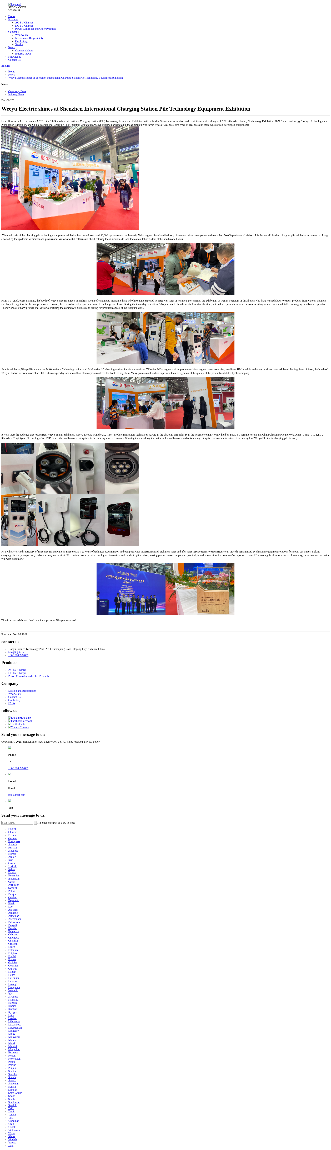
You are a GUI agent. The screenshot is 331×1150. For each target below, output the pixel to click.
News (11, 47)
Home (11, 16)
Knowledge (14, 56)
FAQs (11, 703)
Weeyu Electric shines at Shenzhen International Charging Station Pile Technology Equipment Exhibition (65, 77)
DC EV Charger (24, 25)
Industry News (23, 53)
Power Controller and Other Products (35, 28)
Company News (24, 50)
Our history (21, 41)
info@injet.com (16, 652)
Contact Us (14, 59)
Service (19, 44)
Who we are (21, 34)
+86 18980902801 (18, 655)
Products (13, 19)
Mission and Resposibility (29, 38)
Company (13, 31)
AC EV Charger (24, 22)
